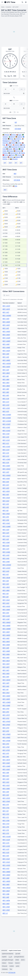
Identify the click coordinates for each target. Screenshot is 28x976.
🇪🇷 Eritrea (13, 135)
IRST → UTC (6, 843)
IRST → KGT (6, 603)
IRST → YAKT (6, 907)
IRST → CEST (6, 408)
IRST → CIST (6, 434)
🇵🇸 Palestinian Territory (16, 147)
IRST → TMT (6, 820)
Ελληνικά (4, 966)
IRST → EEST (6, 491)
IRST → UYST (6, 846)
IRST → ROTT (6, 760)
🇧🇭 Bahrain (9, 145)
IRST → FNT (6, 520)
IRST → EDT (6, 488)
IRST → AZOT (6, 367)
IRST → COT (6, 450)
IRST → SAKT (6, 763)
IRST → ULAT (6, 840)
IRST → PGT (6, 718)
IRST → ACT (6, 312)
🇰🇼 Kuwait (9, 149)
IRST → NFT (6, 677)
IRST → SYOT (6, 798)
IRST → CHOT (6, 424)
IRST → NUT (6, 693)
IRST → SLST (6, 785)
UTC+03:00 (18, 129)
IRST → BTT (6, 395)
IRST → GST (6, 546)
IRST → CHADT (7, 415)
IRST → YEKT (6, 910)
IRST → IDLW (6, 578)
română (11, 966)
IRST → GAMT (6, 526)
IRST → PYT (6, 753)
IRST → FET (6, 507)
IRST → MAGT (6, 622)
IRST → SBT (6, 773)
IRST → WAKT (6, 872)
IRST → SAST (6, 769)
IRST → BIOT (6, 373)
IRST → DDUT (6, 469)
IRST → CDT (6, 405)
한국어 (22, 960)
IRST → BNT (6, 379)
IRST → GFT (6, 533)
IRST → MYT (6, 667)
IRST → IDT (6, 581)
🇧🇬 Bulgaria (17, 157)
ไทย (11, 969)
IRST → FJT (6, 510)
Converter (8, 7)
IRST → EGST (6, 498)
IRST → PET (6, 712)
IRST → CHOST (7, 421)
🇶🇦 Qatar (15, 149)
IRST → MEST (6, 635)
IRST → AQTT (6, 351)
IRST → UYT (6, 849)
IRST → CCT (6, 402)
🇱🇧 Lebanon (16, 145)
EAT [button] (4, 208)
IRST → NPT (6, 683)
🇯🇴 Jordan (18, 143)
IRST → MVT (6, 664)
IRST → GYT (6, 549)
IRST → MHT (6, 641)
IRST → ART (6, 354)
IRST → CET (6, 411)
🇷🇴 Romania (17, 151)
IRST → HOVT (6, 568)
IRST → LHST (6, 616)
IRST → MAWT (7, 629)
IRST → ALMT (6, 338)
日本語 (17, 960)
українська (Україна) (7, 953)
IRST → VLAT (6, 859)
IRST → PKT (6, 731)
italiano (4, 963)
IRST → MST (6, 657)
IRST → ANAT (6, 347)
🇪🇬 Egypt (19, 135)
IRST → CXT (6, 462)
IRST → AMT (6, 344)
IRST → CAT (6, 399)
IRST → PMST (6, 737)
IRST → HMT (6, 562)
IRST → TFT (6, 804)
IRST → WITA (6, 900)
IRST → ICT (6, 574)
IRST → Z (5, 913)
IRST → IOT (6, 584)
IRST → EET (6, 494)
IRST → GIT (6, 539)
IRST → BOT (6, 383)
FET (16, 163)
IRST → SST (6, 795)
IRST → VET (6, 856)
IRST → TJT (6, 811)
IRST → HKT (6, 558)
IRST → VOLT (6, 862)
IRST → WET (6, 884)
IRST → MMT (6, 651)
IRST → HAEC (6, 552)
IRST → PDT (6, 709)
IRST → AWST (6, 360)
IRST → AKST (6, 335)
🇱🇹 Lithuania (13, 159)
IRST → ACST (6, 309)
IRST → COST (6, 446)
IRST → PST (6, 744)
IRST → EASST (6, 475)
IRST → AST (6, 357)
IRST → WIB (6, 894)
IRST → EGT (6, 501)
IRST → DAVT (6, 466)
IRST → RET (6, 757)
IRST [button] (16, 208)
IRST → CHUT (6, 431)
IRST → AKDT (6, 331)
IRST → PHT (6, 728)
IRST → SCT (6, 776)
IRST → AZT (6, 370)
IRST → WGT (6, 891)
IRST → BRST (6, 386)
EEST (10, 163)
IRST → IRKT (6, 590)
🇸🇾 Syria (22, 145)
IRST (15, 174)
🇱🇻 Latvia (10, 157)
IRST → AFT (6, 328)
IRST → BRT (6, 389)
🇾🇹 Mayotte (13, 141)
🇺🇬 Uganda (19, 137)
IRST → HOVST (7, 565)
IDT (21, 163)
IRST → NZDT (6, 696)
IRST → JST (6, 597)
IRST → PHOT (6, 721)
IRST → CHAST (7, 418)
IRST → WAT (6, 878)
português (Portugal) (7, 960)
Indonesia (4, 969)
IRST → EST (6, 504)
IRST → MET (6, 638)
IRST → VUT (6, 868)
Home (2, 7)
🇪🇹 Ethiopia (6, 135)
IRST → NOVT (6, 680)
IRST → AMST (6, 341)
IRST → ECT (6, 485)
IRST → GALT (6, 523)
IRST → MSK (6, 654)
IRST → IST (6, 594)
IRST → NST (6, 686)
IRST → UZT (6, 852)
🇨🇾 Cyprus (6, 147)
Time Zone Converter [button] (8, 303)
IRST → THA (6, 808)
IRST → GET (6, 530)
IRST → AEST (6, 325)
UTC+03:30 (17, 180)
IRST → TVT (6, 833)
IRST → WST (6, 904)
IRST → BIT (6, 376)
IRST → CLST (6, 440)
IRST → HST (6, 571)
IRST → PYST (6, 750)
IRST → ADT (6, 319)
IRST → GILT (6, 536)
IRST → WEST (6, 881)
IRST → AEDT (6, 322)
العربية (10, 956)
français (11, 963)
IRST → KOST (6, 606)
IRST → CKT (6, 437)
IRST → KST (6, 613)
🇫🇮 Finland (22, 153)
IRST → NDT (6, 673)
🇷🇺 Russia (12, 155)
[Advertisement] (14, 31)
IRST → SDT (6, 779)
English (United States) (15, 950)
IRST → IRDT (6, 587)
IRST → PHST (6, 725)
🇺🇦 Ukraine (18, 155)
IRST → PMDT (6, 734)
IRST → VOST (6, 865)
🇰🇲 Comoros (17, 139)
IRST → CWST (6, 459)
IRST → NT (6, 689)
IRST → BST (6, 392)
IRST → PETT (6, 715)
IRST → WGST (6, 888)
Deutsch (17, 963)
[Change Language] (22, 2)
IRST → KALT (6, 600)
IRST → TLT (6, 817)
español (4, 956)
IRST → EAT (6, 482)
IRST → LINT (6, 619)
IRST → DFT (6, 472)
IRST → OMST (6, 702)
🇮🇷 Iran (15, 186)
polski (17, 966)
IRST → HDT (6, 555)
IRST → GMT (6, 542)
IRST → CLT (6, 443)
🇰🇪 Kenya (10, 139)
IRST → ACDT (6, 306)
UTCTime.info (11, 972)
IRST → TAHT (6, 801)
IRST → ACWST (7, 315)
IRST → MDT (6, 632)
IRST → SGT (6, 782)
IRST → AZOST (7, 363)
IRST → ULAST (7, 836)
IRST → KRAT (6, 610)
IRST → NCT (6, 670)
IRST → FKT (6, 517)
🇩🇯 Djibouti (11, 137)
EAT (16, 122)
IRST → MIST (6, 645)
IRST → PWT (6, 747)
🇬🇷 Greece (10, 151)
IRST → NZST (6, 699)
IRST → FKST (6, 514)
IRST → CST (6, 453)
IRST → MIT (6, 648)
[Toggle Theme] (25, 2)
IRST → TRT (6, 827)
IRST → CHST (6, 427)
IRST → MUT (6, 661)
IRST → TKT (6, 814)
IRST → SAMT (6, 766)
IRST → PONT (6, 741)
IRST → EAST (6, 478)
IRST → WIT (6, 897)
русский (18, 953)
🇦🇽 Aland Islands (13, 153)
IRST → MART (6, 625)
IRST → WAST (6, 875)
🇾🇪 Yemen (12, 143)
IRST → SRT (6, 792)
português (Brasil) (19, 956)
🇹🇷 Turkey (5, 155)
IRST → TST (6, 830)
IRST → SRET (6, 789)
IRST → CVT (6, 456)
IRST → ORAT (6, 705)
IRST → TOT (6, 824)
